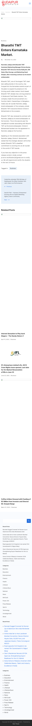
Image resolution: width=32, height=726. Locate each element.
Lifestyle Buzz (7, 588)
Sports (5, 607)
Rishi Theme (16, 724)
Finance (5, 578)
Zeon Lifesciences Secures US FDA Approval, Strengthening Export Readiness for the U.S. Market (16, 551)
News (4, 594)
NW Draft (5, 597)
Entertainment (7, 575)
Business (3, 40)
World (4, 616)
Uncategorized (7, 613)
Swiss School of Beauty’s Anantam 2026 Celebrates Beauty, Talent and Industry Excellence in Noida (14, 559)
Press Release (7, 604)
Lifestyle (5, 585)
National (5, 591)
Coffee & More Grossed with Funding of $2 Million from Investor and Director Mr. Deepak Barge (16, 501)
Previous (9, 186)
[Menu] (30, 3)
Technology (6, 610)
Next (5, 200)
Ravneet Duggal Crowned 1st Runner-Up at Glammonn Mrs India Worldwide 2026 (16, 628)
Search (29, 521)
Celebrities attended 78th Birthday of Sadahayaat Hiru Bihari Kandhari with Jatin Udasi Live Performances (15, 181)
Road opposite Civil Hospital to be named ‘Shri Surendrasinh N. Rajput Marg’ (16, 648)
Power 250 (6, 600)
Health (5, 581)
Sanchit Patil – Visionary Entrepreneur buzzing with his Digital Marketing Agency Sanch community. (15, 194)
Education (5, 572)
